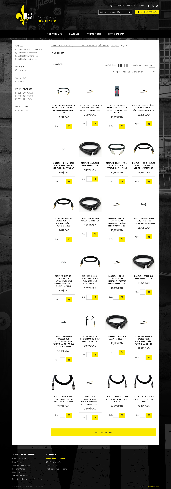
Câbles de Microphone (29, 52)
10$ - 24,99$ (25, 93)
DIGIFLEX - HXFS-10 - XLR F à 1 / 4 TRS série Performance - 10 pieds (143, 220)
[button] (147, 12)
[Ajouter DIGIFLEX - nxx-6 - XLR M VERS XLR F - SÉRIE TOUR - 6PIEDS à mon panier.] (149, 415)
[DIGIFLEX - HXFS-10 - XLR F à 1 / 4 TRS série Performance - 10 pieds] (143, 204)
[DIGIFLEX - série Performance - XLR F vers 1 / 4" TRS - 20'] (90, 322)
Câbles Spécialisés (27, 59)
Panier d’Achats (19, 469)
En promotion (25, 110)
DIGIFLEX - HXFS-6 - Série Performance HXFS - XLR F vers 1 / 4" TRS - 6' (63, 165)
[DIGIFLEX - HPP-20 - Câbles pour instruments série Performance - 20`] (143, 322)
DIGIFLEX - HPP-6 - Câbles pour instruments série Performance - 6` (143, 107)
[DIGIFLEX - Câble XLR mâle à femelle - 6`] (90, 149)
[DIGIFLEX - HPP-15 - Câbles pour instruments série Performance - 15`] (116, 262)
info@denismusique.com (56, 469)
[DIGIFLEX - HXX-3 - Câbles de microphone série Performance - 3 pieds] (116, 91)
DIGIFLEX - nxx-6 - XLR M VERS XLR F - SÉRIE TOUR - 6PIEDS (144, 399)
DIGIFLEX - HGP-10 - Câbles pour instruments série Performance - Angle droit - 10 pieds (63, 281)
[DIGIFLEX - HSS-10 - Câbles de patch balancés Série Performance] (63, 204)
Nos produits (54, 34)
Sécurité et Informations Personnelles (28, 479)
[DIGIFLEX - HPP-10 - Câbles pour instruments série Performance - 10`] (116, 204)
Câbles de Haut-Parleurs (30, 49)
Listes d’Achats (18, 472)
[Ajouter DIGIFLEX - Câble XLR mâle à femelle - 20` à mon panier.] (122, 352)
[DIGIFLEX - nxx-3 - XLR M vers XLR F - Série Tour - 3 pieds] (116, 382)
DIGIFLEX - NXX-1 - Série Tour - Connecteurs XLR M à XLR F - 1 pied (63, 399)
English (141, 5)
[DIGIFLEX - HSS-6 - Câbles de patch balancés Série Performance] (143, 149)
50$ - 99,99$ (25, 99)
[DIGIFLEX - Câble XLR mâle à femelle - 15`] (143, 262)
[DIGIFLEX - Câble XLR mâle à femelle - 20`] (116, 322)
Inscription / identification (125, 5)
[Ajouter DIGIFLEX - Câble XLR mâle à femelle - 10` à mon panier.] (95, 234)
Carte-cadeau (116, 34)
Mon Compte (18, 462)
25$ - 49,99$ (25, 96)
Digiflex (23, 70)
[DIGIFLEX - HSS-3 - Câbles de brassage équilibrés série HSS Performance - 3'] (63, 91)
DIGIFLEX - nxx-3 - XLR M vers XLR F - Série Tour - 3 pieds (117, 399)
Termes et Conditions (21, 475)
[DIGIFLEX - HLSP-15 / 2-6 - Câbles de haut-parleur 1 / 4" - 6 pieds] (116, 149)
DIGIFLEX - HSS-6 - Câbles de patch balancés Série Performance (143, 165)
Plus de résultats (103, 432)
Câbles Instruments (28, 56)
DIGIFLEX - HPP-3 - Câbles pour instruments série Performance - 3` (90, 107)
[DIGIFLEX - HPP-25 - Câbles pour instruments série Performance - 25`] (90, 382)
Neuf (22, 81)
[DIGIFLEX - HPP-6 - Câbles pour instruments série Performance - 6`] (143, 91)
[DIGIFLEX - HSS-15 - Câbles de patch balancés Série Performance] (90, 262)
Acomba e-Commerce (152, 486)
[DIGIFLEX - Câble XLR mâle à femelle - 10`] (90, 204)
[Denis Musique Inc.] (24, 15)
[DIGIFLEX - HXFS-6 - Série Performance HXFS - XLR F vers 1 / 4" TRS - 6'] (63, 149)
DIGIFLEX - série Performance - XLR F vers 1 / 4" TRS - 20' (90, 338)
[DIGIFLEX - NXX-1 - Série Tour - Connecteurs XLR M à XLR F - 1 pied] (63, 382)
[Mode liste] (125, 66)
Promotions (94, 34)
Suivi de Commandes (21, 465)
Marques (74, 34)
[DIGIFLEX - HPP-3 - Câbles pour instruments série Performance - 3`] (90, 91)
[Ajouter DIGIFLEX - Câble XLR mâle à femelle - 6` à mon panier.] (95, 179)
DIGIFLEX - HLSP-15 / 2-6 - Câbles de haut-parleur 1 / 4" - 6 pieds (117, 165)
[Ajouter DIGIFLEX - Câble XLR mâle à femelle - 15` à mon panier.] (149, 292)
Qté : (57, 126)
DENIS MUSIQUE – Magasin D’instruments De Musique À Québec (80, 45)
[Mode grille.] (119, 66)
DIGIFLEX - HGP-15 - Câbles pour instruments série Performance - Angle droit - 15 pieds (63, 341)
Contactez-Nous (19, 458)
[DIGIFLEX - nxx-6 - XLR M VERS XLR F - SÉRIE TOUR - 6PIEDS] (143, 382)
